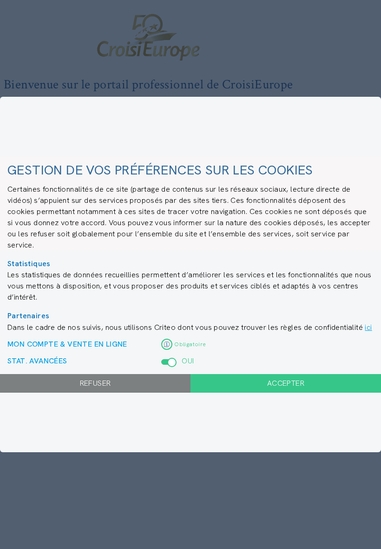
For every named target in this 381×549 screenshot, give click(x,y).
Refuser (95, 383)
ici (368, 327)
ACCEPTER (285, 383)
